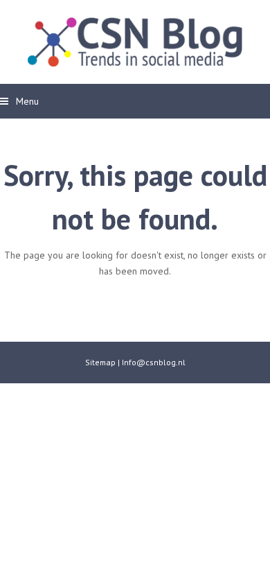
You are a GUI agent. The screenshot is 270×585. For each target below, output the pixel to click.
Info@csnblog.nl (154, 362)
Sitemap (100, 362)
